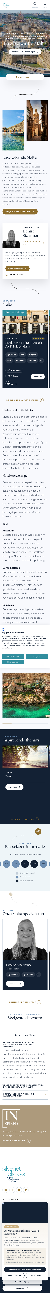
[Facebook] (12, 1190)
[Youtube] (19, 1190)
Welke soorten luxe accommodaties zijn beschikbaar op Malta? (23, 1086)
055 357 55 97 (36, 1275)
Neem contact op (14, 1275)
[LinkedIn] (26, 1190)
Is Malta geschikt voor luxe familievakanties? (18, 1095)
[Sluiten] (46, 1285)
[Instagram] (5, 1190)
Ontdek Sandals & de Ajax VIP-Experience (25, 1269)
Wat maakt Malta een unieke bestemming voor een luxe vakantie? (18, 1044)
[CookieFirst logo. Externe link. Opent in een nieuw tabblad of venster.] (3, 629)
